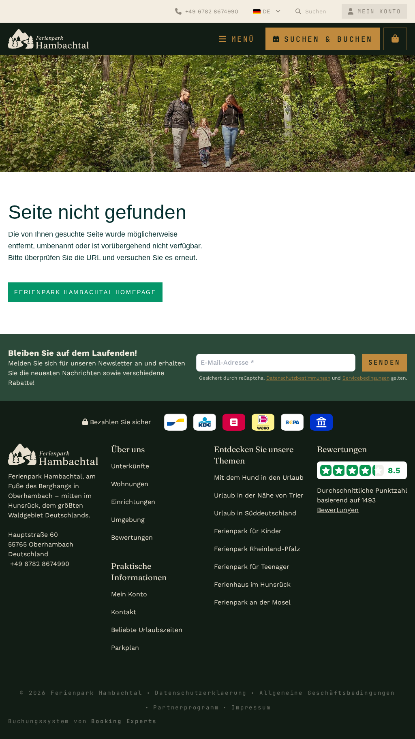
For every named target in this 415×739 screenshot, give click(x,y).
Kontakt (123, 612)
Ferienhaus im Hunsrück (252, 584)
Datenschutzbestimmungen (298, 378)
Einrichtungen (133, 502)
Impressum (251, 707)
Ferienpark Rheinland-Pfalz (257, 549)
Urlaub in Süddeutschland (255, 513)
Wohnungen (129, 484)
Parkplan (125, 647)
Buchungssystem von (82, 721)
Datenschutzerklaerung (201, 692)
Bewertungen (132, 537)
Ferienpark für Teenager (251, 566)
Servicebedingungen (365, 378)
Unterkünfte (130, 466)
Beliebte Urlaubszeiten (146, 630)
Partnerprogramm (186, 707)
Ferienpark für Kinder (248, 531)
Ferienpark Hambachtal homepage (85, 292)
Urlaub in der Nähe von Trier (259, 495)
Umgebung (128, 519)
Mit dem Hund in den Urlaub (259, 477)
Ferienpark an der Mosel (252, 602)
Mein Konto (129, 594)
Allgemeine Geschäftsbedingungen (327, 692)
